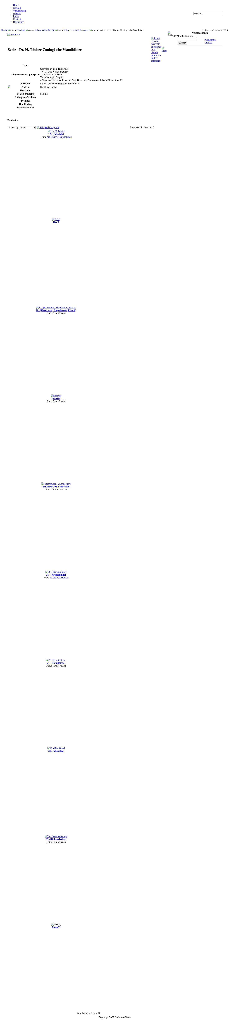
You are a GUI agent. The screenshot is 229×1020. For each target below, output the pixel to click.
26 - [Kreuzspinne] (56, 574)
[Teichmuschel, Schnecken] (56, 486)
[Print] (164, 48)
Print (17, 34)
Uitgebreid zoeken (210, 41)
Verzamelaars (19, 10)
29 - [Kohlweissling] (56, 839)
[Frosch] (56, 398)
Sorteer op (13, 127)
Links (16, 16)
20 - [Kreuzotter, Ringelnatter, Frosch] (56, 310)
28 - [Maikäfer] (56, 751)
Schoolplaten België (44, 30)
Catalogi (17, 8)
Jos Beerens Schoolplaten (59, 137)
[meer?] (56, 927)
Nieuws (17, 13)
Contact (17, 19)
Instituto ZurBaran (59, 577)
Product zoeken (185, 36)
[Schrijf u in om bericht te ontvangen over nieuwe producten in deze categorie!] (156, 38)
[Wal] (56, 222)
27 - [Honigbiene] (56, 663)
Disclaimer (18, 22)
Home (16, 5)
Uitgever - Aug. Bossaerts (76, 30)
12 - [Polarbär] (56, 134)
